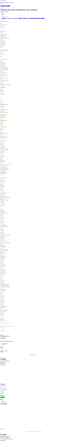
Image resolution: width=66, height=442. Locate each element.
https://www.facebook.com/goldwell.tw (5, 322)
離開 (4, 440)
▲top (1, 345)
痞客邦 (8, 341)
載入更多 (2, 347)
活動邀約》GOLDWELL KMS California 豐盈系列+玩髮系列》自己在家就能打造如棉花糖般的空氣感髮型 (23, 18)
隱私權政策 (37, 431)
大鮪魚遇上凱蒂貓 (5, 6)
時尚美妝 (6, 11)
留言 (10, 341)
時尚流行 (6, 343)
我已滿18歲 (2, 440)
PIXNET (27, 431)
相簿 (2, 13)
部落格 (3, 14)
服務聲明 (40, 431)
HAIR (6, 344)
